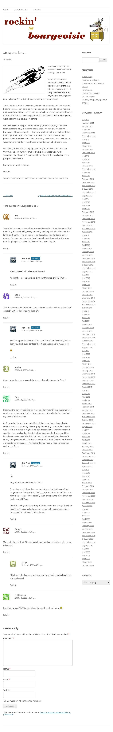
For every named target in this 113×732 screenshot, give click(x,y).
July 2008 (85, 549)
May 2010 (86, 476)
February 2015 (88, 291)
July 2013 (85, 350)
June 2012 (86, 393)
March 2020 (87, 146)
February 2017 (88, 212)
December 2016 (88, 218)
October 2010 (87, 459)
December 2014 (88, 298)
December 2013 (88, 334)
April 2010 (86, 479)
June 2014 (86, 314)
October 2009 (87, 499)
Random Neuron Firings (33, 178)
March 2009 (87, 522)
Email (6, 679)
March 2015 (87, 288)
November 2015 (88, 261)
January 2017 (87, 215)
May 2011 (86, 436)
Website (7, 690)
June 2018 (86, 172)
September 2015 (88, 268)
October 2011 (87, 420)
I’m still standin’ (88, 96)
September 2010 (88, 463)
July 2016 (85, 235)
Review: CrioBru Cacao (91, 93)
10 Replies (7, 59)
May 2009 (86, 516)
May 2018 (86, 175)
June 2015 (86, 278)
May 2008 (86, 555)
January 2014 (87, 331)
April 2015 (86, 284)
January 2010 (87, 489)
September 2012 (88, 383)
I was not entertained (90, 80)
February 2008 (88, 565)
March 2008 (87, 562)
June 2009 (86, 512)
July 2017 (85, 199)
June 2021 (86, 129)
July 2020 (85, 139)
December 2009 (88, 492)
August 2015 (87, 271)
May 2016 (86, 241)
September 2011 (88, 423)
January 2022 (87, 126)
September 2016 (88, 228)
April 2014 (86, 321)
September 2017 (88, 192)
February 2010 (88, 486)
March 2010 (87, 482)
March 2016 (87, 248)
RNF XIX (8, 195)
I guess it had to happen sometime (55, 195)
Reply (5, 248)
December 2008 (88, 532)
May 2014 (86, 317)
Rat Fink (64, 178)
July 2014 (85, 311)
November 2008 (88, 535)
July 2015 (85, 274)
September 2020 (88, 136)
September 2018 (88, 169)
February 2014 (88, 327)
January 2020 (87, 149)
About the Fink (20, 10)
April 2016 (86, 245)
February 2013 (88, 367)
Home (5, 10)
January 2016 (87, 255)
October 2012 (87, 380)
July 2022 (85, 119)
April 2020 (86, 142)
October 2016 (87, 225)
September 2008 (88, 542)
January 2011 (87, 449)
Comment (8, 638)
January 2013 (87, 370)
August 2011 (87, 426)
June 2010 (86, 473)
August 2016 (87, 232)
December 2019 (88, 152)
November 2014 (88, 301)
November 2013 (88, 337)
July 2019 (85, 156)
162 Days (85, 103)
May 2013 (86, 357)
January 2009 (87, 529)
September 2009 (88, 502)
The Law (37, 10)
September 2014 (88, 304)
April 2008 (86, 558)
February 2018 (88, 179)
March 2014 (87, 324)
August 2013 (87, 347)
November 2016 (88, 222)
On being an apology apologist (94, 99)
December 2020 (88, 133)
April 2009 (86, 519)
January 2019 (87, 166)
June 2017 (86, 202)
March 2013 (87, 364)
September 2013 (88, 344)
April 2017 (86, 208)
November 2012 (88, 377)
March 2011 (87, 443)
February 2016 (88, 251)
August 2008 (87, 545)
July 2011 (85, 430)
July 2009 (85, 509)
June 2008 (86, 552)
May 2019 (86, 162)
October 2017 (87, 189)
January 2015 (87, 294)
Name (6, 668)
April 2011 (86, 440)
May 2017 (86, 205)
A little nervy (87, 76)
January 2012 (87, 410)
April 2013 (86, 360)
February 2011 (88, 446)
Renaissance (87, 90)
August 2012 (87, 387)
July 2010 (85, 469)
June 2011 (86, 433)
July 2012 (85, 390)
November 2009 (88, 496)
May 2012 (86, 397)
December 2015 (88, 258)
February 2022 (88, 123)
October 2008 (87, 539)
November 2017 (88, 185)
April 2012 (86, 400)
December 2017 (88, 182)
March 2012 (87, 403)
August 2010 (87, 466)
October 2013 (87, 341)
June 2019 (86, 159)
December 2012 (88, 374)
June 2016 (86, 238)
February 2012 (88, 407)
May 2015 (86, 281)
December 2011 (88, 413)
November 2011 (88, 416)
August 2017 (87, 195)
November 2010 (88, 456)
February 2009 (88, 525)
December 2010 (88, 453)
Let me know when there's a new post (23, 701)
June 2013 (86, 354)
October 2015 (87, 265)
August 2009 (87, 506)
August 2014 (87, 308)
